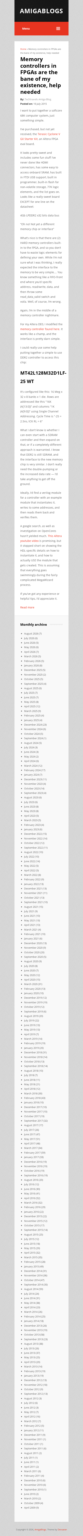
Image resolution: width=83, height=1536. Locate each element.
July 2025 (29, 692)
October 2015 (32, 1225)
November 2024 (33, 729)
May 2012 (29, 1412)
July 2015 (29, 1239)
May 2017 (29, 1139)
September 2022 (33, 847)
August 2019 (31, 1016)
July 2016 (29, 1184)
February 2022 (32, 879)
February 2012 (32, 1425)
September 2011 (33, 1448)
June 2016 (29, 1189)
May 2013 (29, 1357)
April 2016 (29, 1198)
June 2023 (29, 806)
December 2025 (33, 670)
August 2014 (31, 1289)
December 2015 (33, 1216)
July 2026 (29, 638)
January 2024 (31, 774)
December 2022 (33, 834)
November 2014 (33, 1275)
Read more (27, 607)
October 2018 (32, 1061)
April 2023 (29, 815)
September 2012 (33, 1393)
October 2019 (32, 1007)
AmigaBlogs (40, 1529)
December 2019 (33, 997)
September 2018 (33, 1066)
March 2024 (30, 765)
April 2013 (29, 1362)
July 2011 (29, 1457)
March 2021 (30, 929)
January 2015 (31, 1266)
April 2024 (29, 761)
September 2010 (33, 1489)
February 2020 (32, 988)
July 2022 (29, 856)
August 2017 (31, 1125)
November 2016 (33, 1166)
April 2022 (29, 870)
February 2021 (32, 934)
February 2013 (32, 1371)
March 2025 (30, 711)
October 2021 (32, 897)
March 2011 (30, 1471)
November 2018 (33, 1057)
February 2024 (32, 770)
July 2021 (29, 911)
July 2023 (29, 802)
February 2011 (32, 1475)
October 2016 (32, 1170)
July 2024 (29, 747)
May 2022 (29, 865)
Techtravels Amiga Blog (38, 99)
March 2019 (30, 1038)
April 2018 (29, 1088)
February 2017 (32, 1152)
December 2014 (33, 1271)
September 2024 (33, 738)
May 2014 (29, 1303)
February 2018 (32, 1098)
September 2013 (33, 1339)
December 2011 (33, 1435)
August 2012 (31, 1398)
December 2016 (33, 1161)
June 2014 (29, 1298)
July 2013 (29, 1348)
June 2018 (29, 1080)
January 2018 (31, 1102)
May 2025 (29, 702)
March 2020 (30, 984)
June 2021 (29, 915)
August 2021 (31, 907)
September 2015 (33, 1230)
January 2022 (31, 884)
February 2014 (32, 1316)
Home (23, 48)
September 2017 (33, 1120)
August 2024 (31, 743)
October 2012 (32, 1389)
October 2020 (32, 952)
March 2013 (30, 1366)
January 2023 (31, 829)
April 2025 (29, 706)
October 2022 (32, 843)
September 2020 (33, 957)
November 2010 (33, 1485)
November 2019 (33, 1002)
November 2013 (33, 1330)
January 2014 (31, 1321)
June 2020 (29, 970)
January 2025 (31, 720)
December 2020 (33, 943)
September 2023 (33, 793)
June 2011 (29, 1462)
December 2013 (33, 1325)
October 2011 (32, 1444)
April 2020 (29, 979)
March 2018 (30, 1093)
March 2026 (30, 656)
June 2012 (29, 1407)
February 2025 (32, 715)
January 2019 (31, 1048)
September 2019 (33, 1011)
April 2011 (29, 1466)
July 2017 (29, 1130)
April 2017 (29, 1143)
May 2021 (29, 920)
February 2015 (32, 1262)
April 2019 (29, 1034)
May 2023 (29, 811)
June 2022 (29, 861)
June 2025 (29, 697)
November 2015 (33, 1221)
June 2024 (29, 752)
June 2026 (29, 642)
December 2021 (33, 888)
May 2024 (29, 756)
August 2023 (31, 797)
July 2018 (29, 1075)
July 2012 (29, 1403)
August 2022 (31, 852)
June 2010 (29, 1494)
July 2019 (29, 1020)
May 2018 (29, 1084)
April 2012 (29, 1416)
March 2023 (30, 820)
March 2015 (30, 1257)
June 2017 (29, 1134)
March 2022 (30, 875)
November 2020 (33, 947)
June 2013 (29, 1353)
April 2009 (29, 1507)
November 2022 (33, 838)
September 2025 (33, 683)
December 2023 (33, 779)
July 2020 (29, 966)
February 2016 (32, 1207)
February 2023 (32, 825)
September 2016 (33, 1175)
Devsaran (62, 1529)
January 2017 (31, 1157)
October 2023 (32, 788)
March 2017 (30, 1148)
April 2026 (29, 652)
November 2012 (33, 1385)
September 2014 (33, 1284)
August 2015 (31, 1234)
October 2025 (32, 679)
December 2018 (33, 1052)
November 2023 (33, 784)
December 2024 (33, 724)
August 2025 (31, 688)
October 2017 (32, 1116)
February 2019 (32, 1043)
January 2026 (31, 665)
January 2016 (31, 1212)
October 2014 (32, 1280)
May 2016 (29, 1193)
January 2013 (31, 1375)
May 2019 (29, 1029)
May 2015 (29, 1248)
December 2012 (33, 1380)
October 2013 (32, 1334)
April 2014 (29, 1307)
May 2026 (29, 647)
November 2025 (33, 674)
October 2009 (32, 1503)
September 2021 (33, 902)
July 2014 (29, 1293)
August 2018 (31, 1070)
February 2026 (32, 661)
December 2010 (33, 1480)
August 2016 (31, 1180)
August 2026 (31, 633)
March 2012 (30, 1421)
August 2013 (31, 1343)
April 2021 (29, 925)
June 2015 (29, 1243)
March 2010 (30, 1498)
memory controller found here (39, 329)
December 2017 (33, 1107)
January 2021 (31, 938)
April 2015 (29, 1252)
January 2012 (31, 1430)
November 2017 (33, 1111)
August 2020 (31, 961)
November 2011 (33, 1439)
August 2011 (31, 1453)
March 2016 (30, 1202)
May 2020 (29, 975)
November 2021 (33, 893)
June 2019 (29, 1025)
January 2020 (31, 993)
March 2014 (30, 1312)
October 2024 (32, 733)
